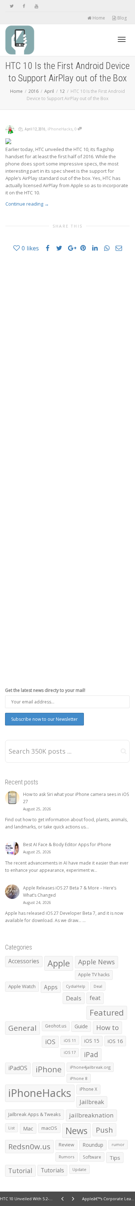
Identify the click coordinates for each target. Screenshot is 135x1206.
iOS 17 (70, 1052)
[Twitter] (12, 6)
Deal (98, 986)
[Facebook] (24, 6)
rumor (118, 1144)
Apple (59, 963)
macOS (49, 1128)
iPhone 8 (78, 1078)
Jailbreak (92, 1102)
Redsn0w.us (29, 1146)
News (76, 1131)
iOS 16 (115, 1041)
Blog (121, 18)
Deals (73, 998)
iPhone (49, 1069)
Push (104, 1130)
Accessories (23, 961)
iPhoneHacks (60, 129)
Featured (107, 1012)
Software (92, 1157)
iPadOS (17, 1068)
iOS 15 (91, 1040)
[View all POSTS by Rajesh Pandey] (9, 129)
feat (95, 998)
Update (79, 1169)
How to (107, 1027)
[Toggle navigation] (122, 39)
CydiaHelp (75, 986)
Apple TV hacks (93, 975)
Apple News (96, 961)
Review (66, 1144)
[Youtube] (36, 6)
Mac (28, 1128)
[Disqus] (67, 360)
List (11, 1127)
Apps (51, 987)
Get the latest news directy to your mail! (45, 690)
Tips (114, 1157)
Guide (81, 1026)
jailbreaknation (91, 1115)
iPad (91, 1054)
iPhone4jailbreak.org (90, 1067)
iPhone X (88, 1089)
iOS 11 (70, 1040)
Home (98, 18)
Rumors (67, 1156)
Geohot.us (55, 1026)
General (22, 1028)
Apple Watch (22, 986)
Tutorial (20, 1170)
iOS (50, 1041)
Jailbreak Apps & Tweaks (34, 1114)
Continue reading (27, 204)
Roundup (92, 1144)
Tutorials (52, 1170)
